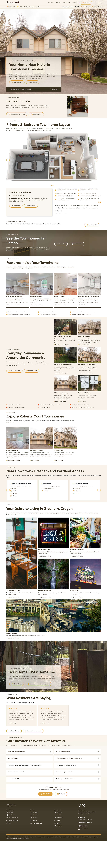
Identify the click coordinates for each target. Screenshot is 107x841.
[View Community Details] (89, 355)
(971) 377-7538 (11, 7)
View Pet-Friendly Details (62, 345)
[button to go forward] (96, 159)
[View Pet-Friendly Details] (65, 327)
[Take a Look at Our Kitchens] (17, 284)
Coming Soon (35, 460)
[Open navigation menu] (99, 3)
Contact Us (87, 2)
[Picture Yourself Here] (41, 284)
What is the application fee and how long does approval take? (25, 765)
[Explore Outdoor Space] (65, 355)
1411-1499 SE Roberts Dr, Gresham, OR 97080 (29, 7)
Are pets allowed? (13, 758)
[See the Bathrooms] (65, 284)
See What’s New (83, 305)
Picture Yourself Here (37, 305)
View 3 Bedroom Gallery (13, 460)
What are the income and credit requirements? (69, 758)
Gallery (74, 2)
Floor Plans (50, 2)
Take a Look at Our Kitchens (15, 305)
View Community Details (86, 373)
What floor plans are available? (16, 751)
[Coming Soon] (41, 438)
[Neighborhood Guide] (21, 553)
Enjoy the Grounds (60, 401)
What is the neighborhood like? (64, 772)
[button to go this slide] (51, 185)
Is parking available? (13, 779)
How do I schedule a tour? (63, 751)
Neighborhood (66, 2)
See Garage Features (85, 345)
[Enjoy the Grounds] (65, 383)
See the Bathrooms (60, 305)
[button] (29, 752)
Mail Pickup (82, 401)
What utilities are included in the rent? (66, 765)
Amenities (58, 2)
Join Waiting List (86, 7)
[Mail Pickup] (89, 383)
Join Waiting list (93, 225)
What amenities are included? (16, 772)
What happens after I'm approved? (65, 779)
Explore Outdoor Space (61, 373)
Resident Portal (97, 7)
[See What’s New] (89, 284)
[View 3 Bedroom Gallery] (17, 438)
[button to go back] (8, 159)
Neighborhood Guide (13, 597)
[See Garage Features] (89, 327)
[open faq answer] (50, 751)
